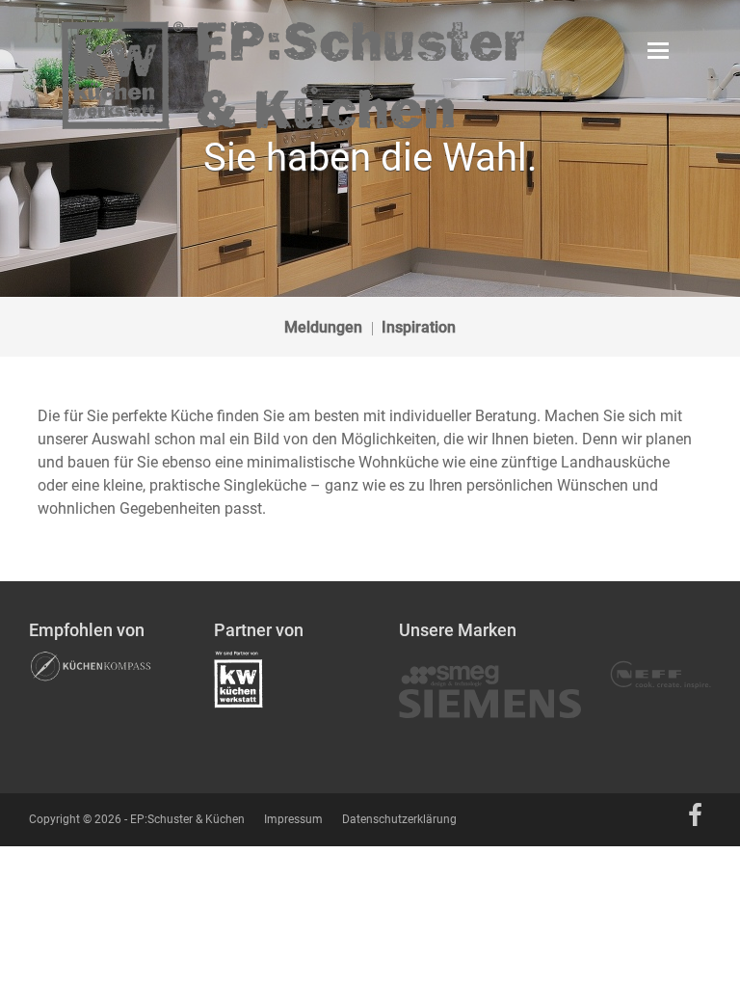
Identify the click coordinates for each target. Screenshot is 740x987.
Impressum (293, 819)
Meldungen (323, 327)
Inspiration (419, 327)
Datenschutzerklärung (399, 819)
